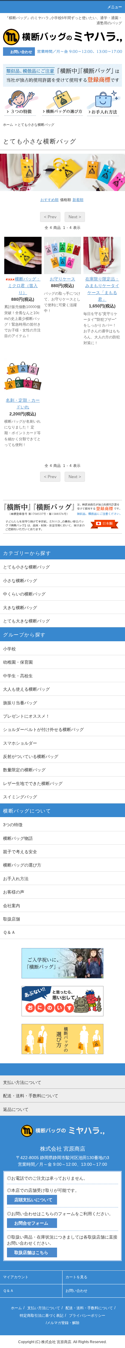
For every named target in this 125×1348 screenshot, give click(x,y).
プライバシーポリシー (87, 1315)
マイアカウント (16, 1277)
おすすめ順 (49, 200)
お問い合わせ (76, 1291)
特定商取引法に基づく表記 (41, 1315)
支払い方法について (43, 1308)
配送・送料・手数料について (89, 1308)
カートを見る (76, 1277)
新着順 (78, 200)
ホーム (8, 124)
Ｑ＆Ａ (8, 1291)
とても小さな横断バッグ (36, 124)
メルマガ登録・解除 (63, 1323)
